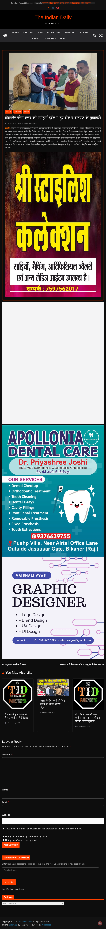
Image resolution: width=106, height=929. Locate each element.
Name (6, 789)
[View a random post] (101, 35)
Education (83, 32)
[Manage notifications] (100, 923)
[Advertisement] (53, 363)
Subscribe (9, 882)
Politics (36, 38)
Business (69, 32)
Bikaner (15, 32)
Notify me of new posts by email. (21, 840)
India (40, 32)
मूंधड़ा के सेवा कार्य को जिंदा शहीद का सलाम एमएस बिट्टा (52, 704)
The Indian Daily (53, 17)
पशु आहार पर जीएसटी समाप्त (16, 664)
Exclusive (17, 112)
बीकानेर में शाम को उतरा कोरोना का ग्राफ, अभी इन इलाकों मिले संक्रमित (87, 718)
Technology (50, 38)
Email (5, 802)
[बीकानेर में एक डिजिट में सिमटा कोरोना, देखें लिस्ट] (17, 680)
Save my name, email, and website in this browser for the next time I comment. (44, 828)
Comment (7, 754)
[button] (66, 39)
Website (6, 814)
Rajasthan (28, 32)
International (54, 32)
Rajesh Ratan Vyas (30, 123)
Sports (26, 112)
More (62, 38)
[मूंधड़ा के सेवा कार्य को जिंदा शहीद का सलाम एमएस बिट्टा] (53, 680)
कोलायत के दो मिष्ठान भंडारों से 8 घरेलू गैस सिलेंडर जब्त (80, 664)
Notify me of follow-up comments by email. (26, 836)
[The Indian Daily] (5, 35)
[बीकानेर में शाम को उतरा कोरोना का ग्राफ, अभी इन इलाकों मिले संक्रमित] (88, 680)
